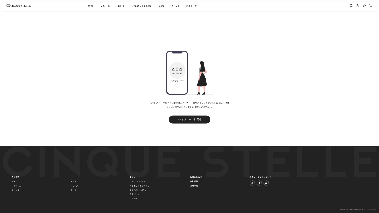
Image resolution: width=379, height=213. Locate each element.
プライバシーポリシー (139, 190)
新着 (14, 181)
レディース (16, 186)
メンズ (73, 181)
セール (74, 190)
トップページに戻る (191, 119)
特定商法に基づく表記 (140, 186)
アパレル (16, 190)
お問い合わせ (196, 177)
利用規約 (134, 198)
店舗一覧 (194, 186)
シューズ (74, 186)
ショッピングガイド (138, 181)
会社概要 (194, 181)
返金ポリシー (135, 194)
